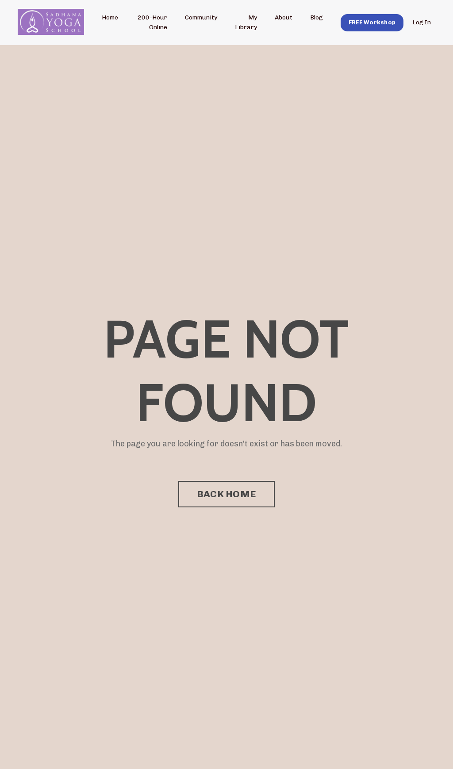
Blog (316, 17)
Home (110, 17)
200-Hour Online (152, 22)
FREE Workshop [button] (372, 22)
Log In (421, 22)
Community (201, 17)
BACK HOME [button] (226, 493)
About (283, 17)
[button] (372, 22)
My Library (246, 22)
